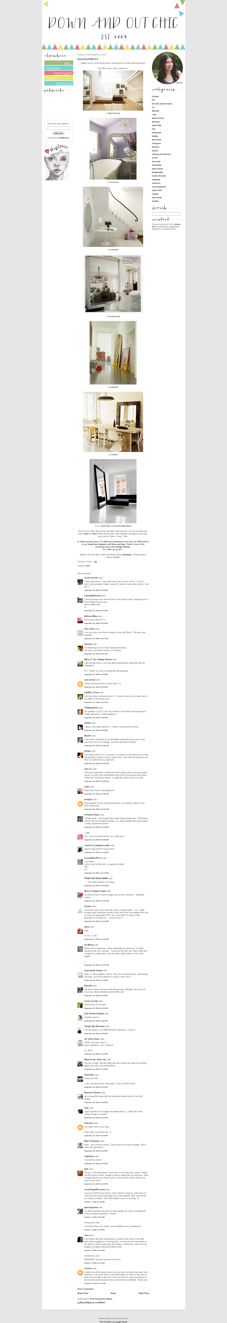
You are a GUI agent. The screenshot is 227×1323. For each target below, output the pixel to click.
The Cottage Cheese (120, 547)
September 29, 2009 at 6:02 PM (96, 1102)
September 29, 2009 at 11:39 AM (96, 852)
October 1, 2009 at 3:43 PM (94, 1230)
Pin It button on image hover (113, 1322)
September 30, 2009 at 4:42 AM (96, 1163)
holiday (155, 136)
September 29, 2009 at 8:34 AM (96, 623)
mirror (87, 566)
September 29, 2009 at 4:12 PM (96, 1054)
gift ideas (156, 122)
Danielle (88, 986)
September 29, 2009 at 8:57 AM (96, 654)
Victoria (88, 1268)
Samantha (89, 1075)
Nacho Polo (105, 526)
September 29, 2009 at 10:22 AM (96, 781)
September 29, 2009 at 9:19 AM (96, 687)
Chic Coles (89, 629)
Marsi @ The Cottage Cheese (98, 659)
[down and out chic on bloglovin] (56, 180)
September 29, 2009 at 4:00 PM (96, 1021)
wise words (157, 198)
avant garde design (93, 970)
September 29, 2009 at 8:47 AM (96, 638)
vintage (155, 194)
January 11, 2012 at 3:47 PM (94, 1283)
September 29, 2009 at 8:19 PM (96, 1135)
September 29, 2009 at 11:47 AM (96, 873)
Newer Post (82, 1293)
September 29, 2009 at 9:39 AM (96, 717)
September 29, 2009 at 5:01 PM (96, 1087)
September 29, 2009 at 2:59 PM (96, 1008)
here (86, 534)
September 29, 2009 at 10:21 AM (96, 763)
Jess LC (88, 769)
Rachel (87, 736)
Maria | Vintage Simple (95, 891)
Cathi (86, 787)
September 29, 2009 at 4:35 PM (96, 1069)
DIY (153, 100)
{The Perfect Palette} (94, 1013)
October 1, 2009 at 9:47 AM (94, 1217)
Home (113, 1293)
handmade (156, 133)
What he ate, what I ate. (95, 1059)
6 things (155, 96)
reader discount (159, 176)
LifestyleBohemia (92, 595)
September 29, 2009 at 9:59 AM (96, 730)
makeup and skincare (161, 154)
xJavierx (114, 455)
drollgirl (88, 799)
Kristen (87, 906)
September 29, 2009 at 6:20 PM (96, 1118)
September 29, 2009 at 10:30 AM (96, 809)
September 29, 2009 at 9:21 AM (96, 702)
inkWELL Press (91, 692)
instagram (156, 143)
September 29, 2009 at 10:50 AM (96, 840)
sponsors (156, 183)
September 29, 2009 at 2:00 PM (96, 995)
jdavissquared (91, 1207)
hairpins (103, 544)
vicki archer (89, 680)
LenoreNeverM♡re (93, 858)
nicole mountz (91, 578)
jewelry (155, 151)
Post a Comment (85, 1289)
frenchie (88, 644)
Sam (86, 1108)
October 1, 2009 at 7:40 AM (94, 1202)
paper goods (157, 169)
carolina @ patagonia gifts (96, 845)
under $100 (157, 190)
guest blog (156, 125)
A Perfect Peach (91, 815)
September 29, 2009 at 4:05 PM (96, 1033)
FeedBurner (64, 138)
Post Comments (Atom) (101, 1299)
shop (90, 544)
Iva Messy (89, 945)
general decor (158, 118)
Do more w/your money (162, 104)
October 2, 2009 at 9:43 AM (94, 1250)
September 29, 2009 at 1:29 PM (96, 980)
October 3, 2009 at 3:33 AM (94, 1263)
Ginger (87, 751)
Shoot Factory (114, 113)
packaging (156, 165)
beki (86, 1169)
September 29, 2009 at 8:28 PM (96, 1151)
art (153, 107)
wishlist (155, 201)
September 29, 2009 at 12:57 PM (96, 965)
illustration (156, 140)
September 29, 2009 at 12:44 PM (96, 921)
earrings (121, 544)
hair (153, 129)
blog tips (155, 111)
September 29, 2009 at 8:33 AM (96, 590)
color (154, 114)
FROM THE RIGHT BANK (96, 878)
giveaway (127, 554)
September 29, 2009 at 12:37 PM (96, 901)
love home (114, 182)
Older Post (144, 1293)
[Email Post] (94, 562)
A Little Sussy (114, 316)
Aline (86, 927)
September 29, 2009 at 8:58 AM (96, 674)
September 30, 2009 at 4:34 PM (96, 1184)
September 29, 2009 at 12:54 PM (96, 939)
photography (157, 172)
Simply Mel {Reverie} (94, 1026)
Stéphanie (89, 1156)
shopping (156, 179)
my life (155, 158)
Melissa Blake (90, 616)
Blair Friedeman (92, 1141)
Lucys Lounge (91, 1001)
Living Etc (114, 249)
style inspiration (159, 187)
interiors (155, 147)
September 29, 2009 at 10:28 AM (96, 794)
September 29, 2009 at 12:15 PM (96, 885)
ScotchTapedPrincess (94, 1189)
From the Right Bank (122, 526)
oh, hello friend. (92, 1039)
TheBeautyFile (91, 708)
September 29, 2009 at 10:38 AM (96, 827)
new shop (156, 161)
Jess (86, 1235)
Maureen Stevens (92, 1092)
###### (87, 723)
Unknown (88, 1123)
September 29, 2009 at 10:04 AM (96, 745)
